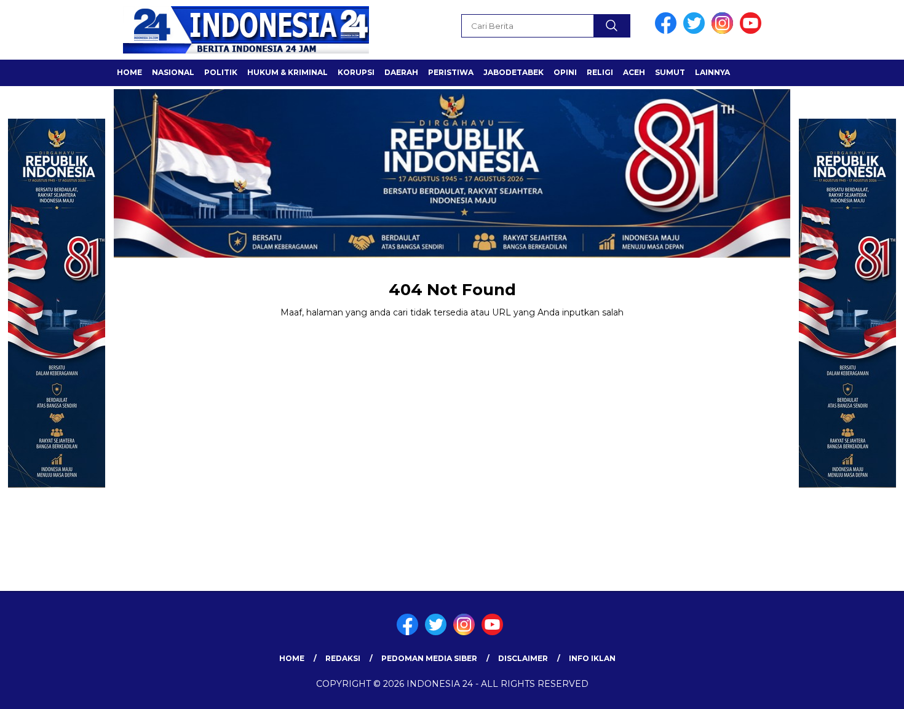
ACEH (634, 72)
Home (291, 658)
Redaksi (342, 658)
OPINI (565, 72)
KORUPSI (356, 72)
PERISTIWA (451, 72)
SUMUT (670, 72)
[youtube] (753, 31)
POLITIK (220, 72)
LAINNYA (712, 72)
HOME (129, 72)
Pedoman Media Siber (429, 658)
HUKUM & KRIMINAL (287, 72)
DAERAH (401, 72)
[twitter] (696, 31)
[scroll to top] (867, 690)
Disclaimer (523, 658)
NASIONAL (173, 72)
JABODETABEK (513, 72)
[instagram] (724, 31)
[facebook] (668, 31)
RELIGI (600, 72)
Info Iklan (592, 658)
